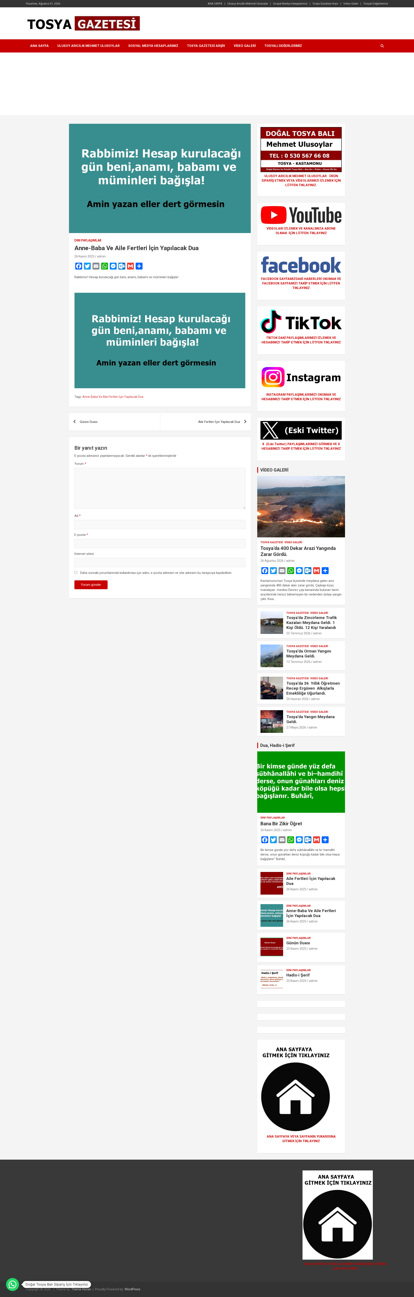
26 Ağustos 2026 (272, 560)
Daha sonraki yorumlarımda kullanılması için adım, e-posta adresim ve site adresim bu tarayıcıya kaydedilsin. (156, 573)
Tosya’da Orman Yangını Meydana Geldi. (308, 654)
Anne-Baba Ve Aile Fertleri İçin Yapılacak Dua (112, 396)
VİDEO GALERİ (274, 470)
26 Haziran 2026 (297, 699)
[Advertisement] (207, 85)
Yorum (80, 464)
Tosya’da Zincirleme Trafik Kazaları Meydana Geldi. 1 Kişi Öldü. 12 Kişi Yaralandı (311, 622)
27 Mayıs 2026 (296, 727)
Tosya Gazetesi (271, 542)
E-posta (81, 535)
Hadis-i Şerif (298, 975)
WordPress (132, 1289)
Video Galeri (350, 3)
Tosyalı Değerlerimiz (375, 3)
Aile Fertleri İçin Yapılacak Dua (219, 422)
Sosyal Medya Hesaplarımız (290, 3)
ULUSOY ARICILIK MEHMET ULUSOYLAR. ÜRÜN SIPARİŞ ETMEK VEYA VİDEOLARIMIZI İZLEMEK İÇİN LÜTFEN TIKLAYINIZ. (301, 180)
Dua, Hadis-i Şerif (277, 745)
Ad (77, 516)
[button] (12, 1284)
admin (101, 256)
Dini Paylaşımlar (87, 240)
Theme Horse (81, 1289)
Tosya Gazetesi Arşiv (325, 3)
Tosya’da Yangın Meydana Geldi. (310, 719)
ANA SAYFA (215, 3)
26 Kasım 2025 (84, 256)
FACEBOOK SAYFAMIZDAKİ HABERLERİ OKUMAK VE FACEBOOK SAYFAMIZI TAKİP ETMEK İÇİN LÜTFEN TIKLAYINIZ (301, 283)
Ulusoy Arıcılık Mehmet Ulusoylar (247, 3)
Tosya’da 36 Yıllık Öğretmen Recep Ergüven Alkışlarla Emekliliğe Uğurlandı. (313, 688)
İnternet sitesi (84, 554)
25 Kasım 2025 (296, 948)
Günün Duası (88, 422)
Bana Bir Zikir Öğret (281, 823)
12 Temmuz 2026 (298, 662)
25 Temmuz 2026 (298, 633)
